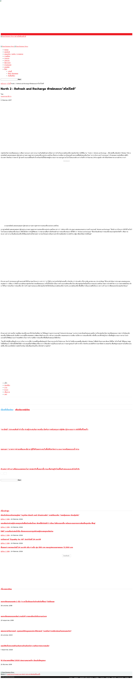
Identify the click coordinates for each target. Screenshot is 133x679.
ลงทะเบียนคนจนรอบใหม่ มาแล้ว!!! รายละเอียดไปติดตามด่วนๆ (24, 616)
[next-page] (5, 473)
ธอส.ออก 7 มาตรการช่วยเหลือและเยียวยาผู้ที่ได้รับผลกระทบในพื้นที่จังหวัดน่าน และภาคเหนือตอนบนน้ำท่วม (40, 449)
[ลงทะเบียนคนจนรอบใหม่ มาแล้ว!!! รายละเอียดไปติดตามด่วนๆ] (5, 612)
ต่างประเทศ (7, 65)
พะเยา (6, 389)
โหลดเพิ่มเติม (66, 555)
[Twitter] (10, 103)
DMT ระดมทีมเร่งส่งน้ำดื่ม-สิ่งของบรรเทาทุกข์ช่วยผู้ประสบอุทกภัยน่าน (27, 531)
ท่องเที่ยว (7, 385)
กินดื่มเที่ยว (11, 76)
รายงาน (6, 58)
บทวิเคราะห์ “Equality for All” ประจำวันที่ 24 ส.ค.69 (21, 539)
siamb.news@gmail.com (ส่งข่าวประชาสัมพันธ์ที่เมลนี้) (23, 674)
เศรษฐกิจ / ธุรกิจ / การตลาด (13, 54)
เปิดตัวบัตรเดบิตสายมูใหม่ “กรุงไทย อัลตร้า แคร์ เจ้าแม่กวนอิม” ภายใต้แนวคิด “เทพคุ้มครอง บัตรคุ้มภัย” (40, 515)
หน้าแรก (3, 83)
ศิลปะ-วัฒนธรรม (13, 73)
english (7, 67)
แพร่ (5, 394)
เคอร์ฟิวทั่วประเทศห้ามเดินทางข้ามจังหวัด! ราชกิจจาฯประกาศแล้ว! (25, 646)
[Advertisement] (34, 42)
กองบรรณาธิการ (6, 96)
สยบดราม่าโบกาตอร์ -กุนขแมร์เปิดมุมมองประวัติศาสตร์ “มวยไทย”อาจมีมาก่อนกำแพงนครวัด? (36, 631)
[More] (17, 103)
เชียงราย (7, 392)
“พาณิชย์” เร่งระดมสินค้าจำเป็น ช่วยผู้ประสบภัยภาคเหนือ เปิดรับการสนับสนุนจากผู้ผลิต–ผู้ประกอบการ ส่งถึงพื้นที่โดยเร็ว (44, 429)
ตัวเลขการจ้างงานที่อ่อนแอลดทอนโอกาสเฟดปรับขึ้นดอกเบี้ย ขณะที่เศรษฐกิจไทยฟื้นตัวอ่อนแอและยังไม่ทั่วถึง (40, 469)
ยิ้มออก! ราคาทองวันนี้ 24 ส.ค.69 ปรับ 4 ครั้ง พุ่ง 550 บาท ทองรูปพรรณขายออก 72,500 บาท (37, 547)
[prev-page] (2, 473)
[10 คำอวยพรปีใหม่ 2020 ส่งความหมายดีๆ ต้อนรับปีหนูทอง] (5, 656)
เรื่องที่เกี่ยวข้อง (7, 409)
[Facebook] (4, 103)
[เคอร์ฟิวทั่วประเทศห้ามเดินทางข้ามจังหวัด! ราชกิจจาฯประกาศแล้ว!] (5, 642)
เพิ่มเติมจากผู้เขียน (22, 409)
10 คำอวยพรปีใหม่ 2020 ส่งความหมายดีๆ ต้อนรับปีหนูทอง (23, 660)
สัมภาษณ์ (7, 63)
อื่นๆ (5, 69)
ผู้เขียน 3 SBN (5, 519)
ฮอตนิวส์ (7, 52)
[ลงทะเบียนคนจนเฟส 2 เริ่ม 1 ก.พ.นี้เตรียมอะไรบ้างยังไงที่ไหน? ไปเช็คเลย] (5, 598)
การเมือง (7, 56)
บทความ (7, 61)
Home (6, 50)
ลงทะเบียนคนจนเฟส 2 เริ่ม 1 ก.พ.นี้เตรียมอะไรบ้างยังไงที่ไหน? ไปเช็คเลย (27, 601)
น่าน (5, 387)
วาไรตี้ (10, 71)
